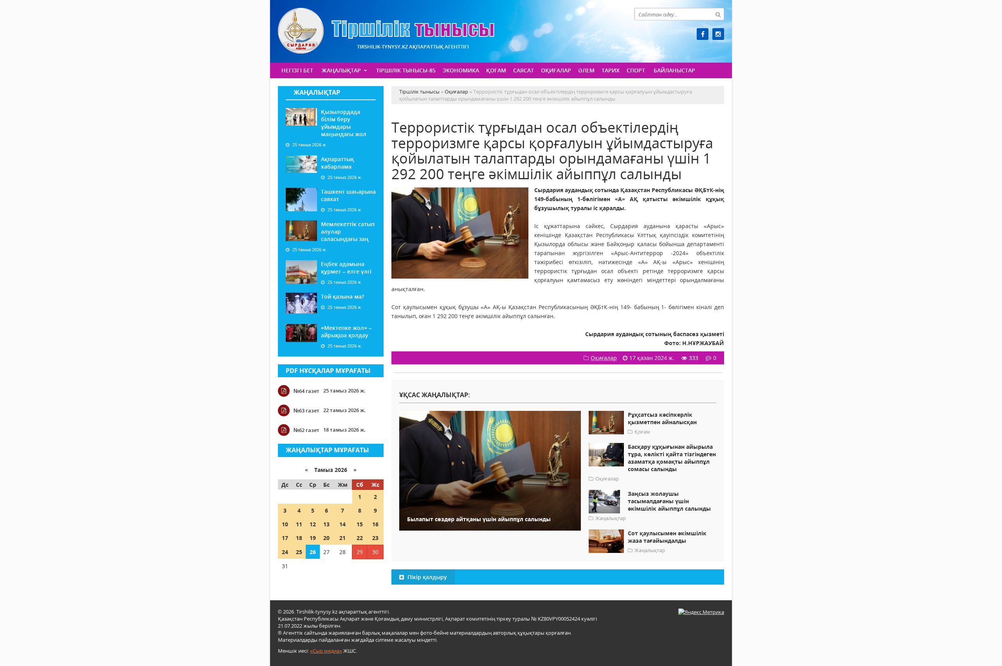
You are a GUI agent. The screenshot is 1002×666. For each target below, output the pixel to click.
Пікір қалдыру (426, 577)
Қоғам (496, 70)
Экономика (461, 70)
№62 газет (306, 430)
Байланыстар (674, 70)
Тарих (611, 70)
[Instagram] (718, 34)
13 (326, 524)
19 (313, 538)
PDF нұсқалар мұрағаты (328, 370)
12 (313, 524)
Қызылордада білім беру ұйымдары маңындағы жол (343, 123)
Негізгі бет (297, 70)
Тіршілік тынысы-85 (406, 70)
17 (285, 538)
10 (285, 524)
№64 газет (306, 390)
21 (342, 538)
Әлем (586, 70)
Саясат (523, 70)
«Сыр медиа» (326, 650)
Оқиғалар (556, 70)
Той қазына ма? (342, 296)
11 (299, 524)
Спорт (636, 70)
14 (342, 524)
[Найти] (718, 14)
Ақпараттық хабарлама (337, 162)
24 (285, 552)
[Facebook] (702, 34)
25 (299, 552)
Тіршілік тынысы (386, 31)
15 (360, 524)
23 (375, 538)
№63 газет (306, 410)
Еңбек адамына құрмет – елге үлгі (346, 267)
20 (326, 538)
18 (299, 538)
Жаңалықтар (341, 70)
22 (360, 538)
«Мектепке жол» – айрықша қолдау (346, 331)
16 (375, 524)
